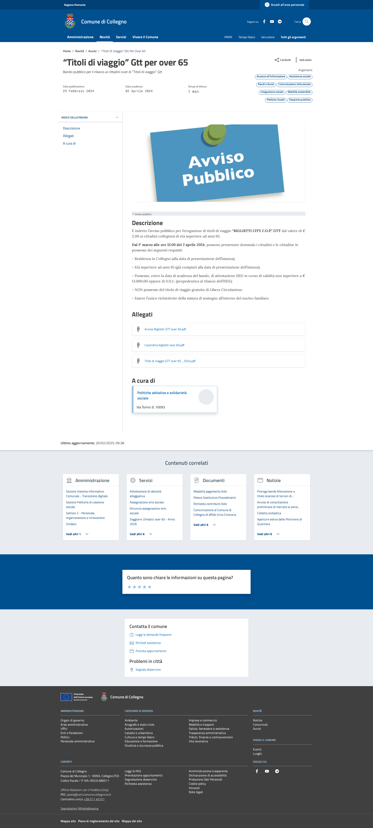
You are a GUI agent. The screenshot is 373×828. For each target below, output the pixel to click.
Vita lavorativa (198, 741)
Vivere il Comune (145, 37)
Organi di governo (72, 720)
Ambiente (131, 720)
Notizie (257, 720)
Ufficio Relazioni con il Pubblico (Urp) (84, 789)
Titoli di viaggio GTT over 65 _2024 (170, 361)
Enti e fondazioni (72, 733)
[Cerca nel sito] (306, 21)
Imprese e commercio (203, 720)
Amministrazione (80, 37)
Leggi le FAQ (133, 771)
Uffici (64, 728)
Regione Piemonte (74, 5)
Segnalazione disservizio (141, 779)
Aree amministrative (74, 724)
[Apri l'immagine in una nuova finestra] (218, 163)
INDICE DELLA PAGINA (74, 117)
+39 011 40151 (94, 799)
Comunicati (260, 724)
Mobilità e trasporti (201, 724)
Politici (65, 737)
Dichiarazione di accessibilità (208, 775)
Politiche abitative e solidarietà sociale (162, 395)
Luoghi (257, 753)
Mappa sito (68, 821)
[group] (91, 509)
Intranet (194, 788)
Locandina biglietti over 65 (164, 345)
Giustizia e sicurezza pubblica (144, 745)
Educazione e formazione (141, 741)
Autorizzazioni (134, 728)
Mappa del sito (132, 821)
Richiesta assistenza (138, 783)
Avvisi (257, 728)
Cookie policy (197, 783)
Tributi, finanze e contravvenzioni (211, 737)
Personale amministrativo (78, 741)
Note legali (196, 792)
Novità (105, 37)
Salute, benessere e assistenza (209, 728)
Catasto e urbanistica (139, 733)
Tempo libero (246, 37)
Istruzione (268, 37)
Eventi (257, 749)
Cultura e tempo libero (139, 737)
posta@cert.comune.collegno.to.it (89, 794)
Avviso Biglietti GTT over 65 (165, 329)
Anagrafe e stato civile (139, 724)
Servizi (121, 37)
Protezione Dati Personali (205, 779)
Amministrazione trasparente (208, 771)
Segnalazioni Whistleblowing (79, 808)
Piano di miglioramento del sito (98, 821)
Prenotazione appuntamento (143, 775)
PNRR (228, 37)
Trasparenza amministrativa (207, 733)
